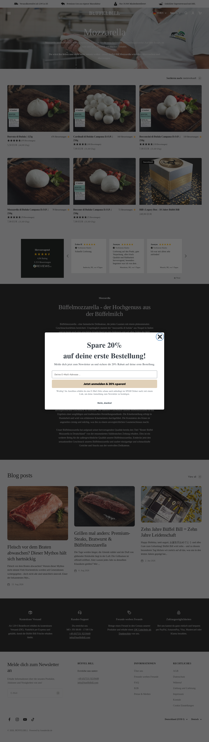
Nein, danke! (104, 403)
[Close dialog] (160, 337)
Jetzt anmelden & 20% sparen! (105, 384)
